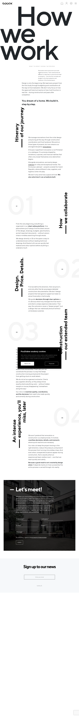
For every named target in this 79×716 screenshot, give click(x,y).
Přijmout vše (27, 363)
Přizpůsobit (51, 363)
